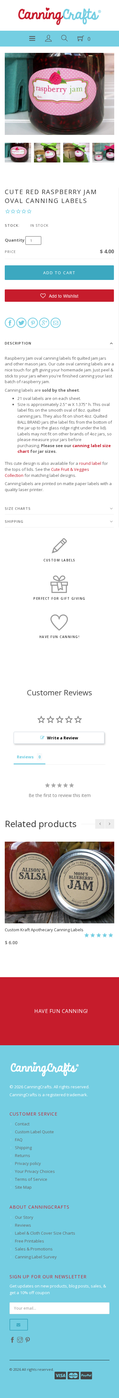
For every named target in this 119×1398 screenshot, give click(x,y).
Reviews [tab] (25, 757)
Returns (22, 1155)
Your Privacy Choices (35, 1171)
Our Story (24, 1217)
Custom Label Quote (34, 1132)
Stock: (12, 225)
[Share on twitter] (21, 322)
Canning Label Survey (36, 1257)
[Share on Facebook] (10, 322)
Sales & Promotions (34, 1249)
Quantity (14, 240)
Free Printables (29, 1241)
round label (90, 463)
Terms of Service (31, 1179)
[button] (59, 295)
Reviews (23, 1225)
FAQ (19, 1139)
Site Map (23, 1187)
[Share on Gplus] (44, 322)
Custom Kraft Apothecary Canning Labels (44, 930)
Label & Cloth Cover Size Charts (45, 1233)
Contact (22, 1124)
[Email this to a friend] (55, 322)
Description (18, 343)
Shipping (14, 521)
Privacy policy (28, 1163)
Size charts (18, 508)
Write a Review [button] (62, 738)
